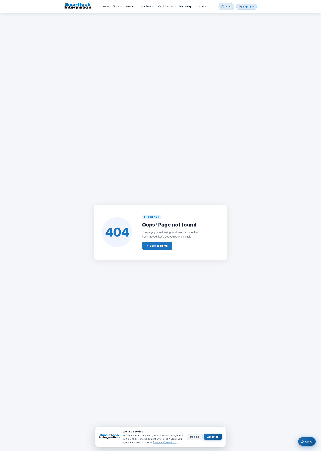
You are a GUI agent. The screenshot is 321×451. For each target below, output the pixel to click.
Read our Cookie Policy (165, 442)
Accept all (213, 437)
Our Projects (148, 6)
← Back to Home (157, 245)
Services (130, 6)
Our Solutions (165, 6)
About (116, 6)
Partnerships (186, 6)
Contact (203, 6)
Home (106, 6)
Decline (194, 437)
